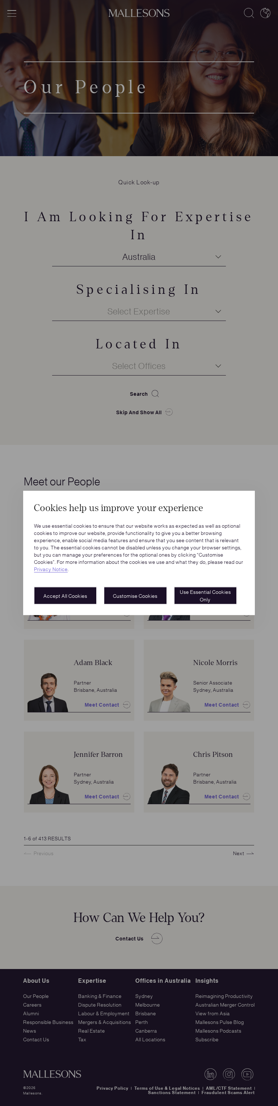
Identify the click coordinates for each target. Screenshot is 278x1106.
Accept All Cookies (65, 595)
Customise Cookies (135, 595)
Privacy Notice (51, 569)
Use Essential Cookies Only (205, 595)
